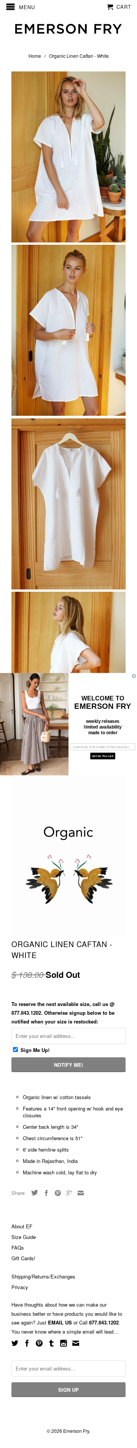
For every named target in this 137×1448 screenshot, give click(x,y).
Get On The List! (102, 755)
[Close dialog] (133, 676)
